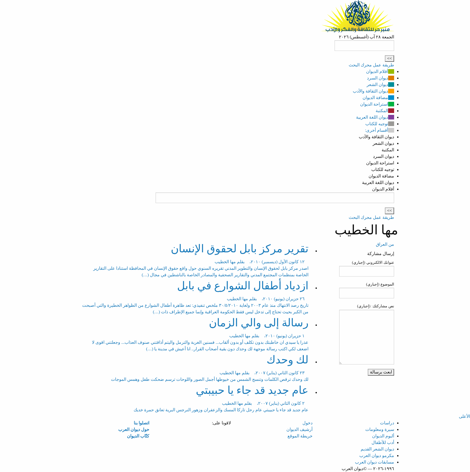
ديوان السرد (377, 78)
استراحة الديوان (374, 104)
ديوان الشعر (377, 84)
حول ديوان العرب (133, 429)
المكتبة (382, 110)
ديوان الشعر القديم (377, 449)
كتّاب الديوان (138, 436)
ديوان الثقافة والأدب (370, 91)
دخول (307, 423)
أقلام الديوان (377, 71)
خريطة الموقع (300, 436)
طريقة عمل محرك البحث (371, 65)
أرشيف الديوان (299, 429)
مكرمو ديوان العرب (376, 455)
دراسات (387, 423)
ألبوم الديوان (383, 436)
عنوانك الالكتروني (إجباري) (373, 262)
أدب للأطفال (383, 442)
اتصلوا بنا (141, 423)
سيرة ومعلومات (379, 429)
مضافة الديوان (375, 97)
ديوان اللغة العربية (372, 117)
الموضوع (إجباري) (380, 284)
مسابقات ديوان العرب (374, 462)
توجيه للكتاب (376, 123)
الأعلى (464, 416)
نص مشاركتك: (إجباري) (375, 306)
